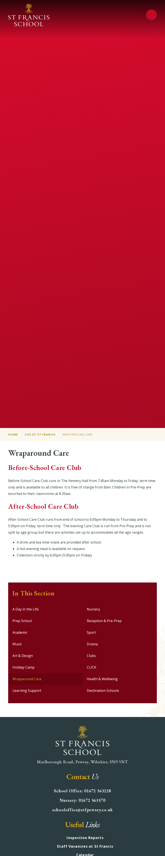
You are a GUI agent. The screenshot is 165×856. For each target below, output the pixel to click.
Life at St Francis (40, 434)
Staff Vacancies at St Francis (85, 846)
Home (13, 434)
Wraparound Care (78, 434)
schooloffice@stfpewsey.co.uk (82, 810)
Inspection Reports (85, 837)
